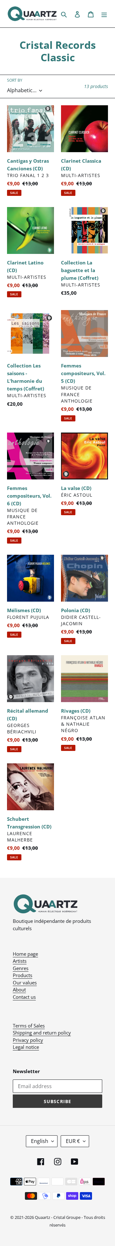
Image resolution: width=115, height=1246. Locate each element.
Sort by (14, 80)
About (19, 989)
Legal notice (26, 1047)
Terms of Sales (29, 1025)
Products (22, 975)
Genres (20, 968)
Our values (25, 982)
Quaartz (42, 1217)
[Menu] (104, 14)
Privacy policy (28, 1040)
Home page (25, 954)
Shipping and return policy (42, 1032)
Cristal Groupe (66, 1217)
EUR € (73, 1141)
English (39, 1141)
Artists (20, 961)
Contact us (24, 997)
